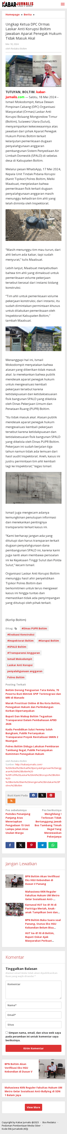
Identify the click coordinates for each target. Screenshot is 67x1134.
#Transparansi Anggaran (23, 653)
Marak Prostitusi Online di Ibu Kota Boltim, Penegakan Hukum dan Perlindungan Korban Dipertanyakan (33, 706)
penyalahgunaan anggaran (24, 671)
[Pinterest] (51, 795)
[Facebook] (33, 795)
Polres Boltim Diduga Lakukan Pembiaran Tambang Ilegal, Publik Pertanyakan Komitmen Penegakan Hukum (32, 750)
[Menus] (62, 4)
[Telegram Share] (42, 845)
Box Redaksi (49, 1122)
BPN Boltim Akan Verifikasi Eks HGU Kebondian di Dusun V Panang (42, 880)
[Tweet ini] (20, 845)
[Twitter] (42, 795)
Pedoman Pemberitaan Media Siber (21, 1125)
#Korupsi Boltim (48, 640)
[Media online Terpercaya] (18, 4)
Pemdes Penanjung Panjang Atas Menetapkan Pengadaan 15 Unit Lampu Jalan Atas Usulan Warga (18, 821)
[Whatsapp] (52, 845)
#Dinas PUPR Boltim (34, 628)
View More (33, 1107)
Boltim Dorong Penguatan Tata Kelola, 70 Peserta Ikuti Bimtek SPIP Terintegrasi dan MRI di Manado (33, 693)
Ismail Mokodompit (19, 659)
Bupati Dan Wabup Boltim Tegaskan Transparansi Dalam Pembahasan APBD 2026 (31, 720)
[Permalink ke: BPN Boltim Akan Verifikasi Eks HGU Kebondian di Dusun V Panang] (14, 881)
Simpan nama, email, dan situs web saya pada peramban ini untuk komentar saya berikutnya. (33, 1036)
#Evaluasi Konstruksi (20, 634)
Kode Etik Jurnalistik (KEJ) (15, 1128)
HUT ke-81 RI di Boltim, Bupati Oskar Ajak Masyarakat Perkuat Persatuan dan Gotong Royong (39, 940)
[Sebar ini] (10, 845)
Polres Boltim (15, 677)
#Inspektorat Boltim (20, 640)
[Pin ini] (31, 845)
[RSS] (11, 801)
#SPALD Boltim (16, 646)
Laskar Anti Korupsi (20, 665)
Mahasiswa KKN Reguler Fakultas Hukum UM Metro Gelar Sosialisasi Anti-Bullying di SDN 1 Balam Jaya (33, 1091)
